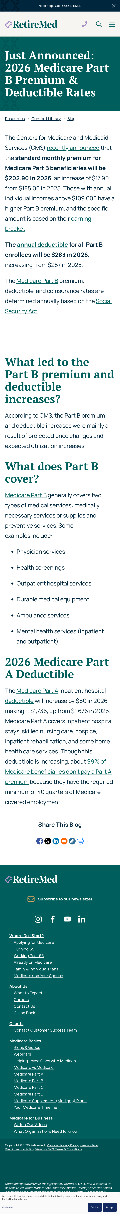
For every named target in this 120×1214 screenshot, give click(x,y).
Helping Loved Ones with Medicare (46, 1061)
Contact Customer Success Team (45, 1030)
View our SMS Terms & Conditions (58, 1149)
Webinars (22, 1054)
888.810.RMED (71, 6)
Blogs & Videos (27, 1047)
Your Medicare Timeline (35, 1107)
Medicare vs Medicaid (34, 1067)
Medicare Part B (37, 281)
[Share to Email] (64, 841)
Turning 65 (24, 949)
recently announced (73, 148)
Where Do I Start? (26, 935)
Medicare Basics (25, 1041)
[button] (72, 841)
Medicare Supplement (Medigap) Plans (50, 1100)
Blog (71, 118)
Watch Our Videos (30, 1124)
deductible (19, 701)
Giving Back (24, 1013)
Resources (15, 118)
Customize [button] (7, 1207)
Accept (110, 1207)
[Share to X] (47, 841)
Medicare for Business (31, 1118)
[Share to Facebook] (39, 841)
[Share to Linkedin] (55, 841)
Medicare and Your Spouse (38, 975)
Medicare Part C (29, 1087)
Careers (21, 999)
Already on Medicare (33, 962)
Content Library (46, 118)
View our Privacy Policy (62, 1145)
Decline (95, 1207)
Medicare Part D (28, 1094)
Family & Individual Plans (36, 969)
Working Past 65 (29, 955)
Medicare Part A (37, 690)
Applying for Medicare (34, 942)
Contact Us (24, 1006)
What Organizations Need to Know (46, 1131)
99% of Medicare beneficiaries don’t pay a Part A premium (58, 771)
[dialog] (60, 1203)
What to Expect (28, 993)
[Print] (80, 841)
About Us (18, 986)
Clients (16, 1023)
